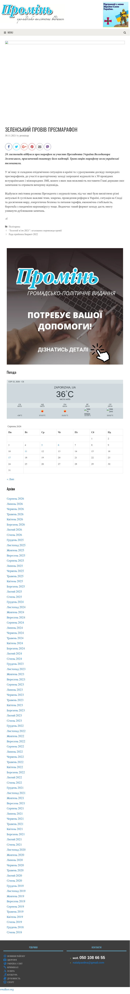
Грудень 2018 (15, 927)
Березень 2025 (16, 586)
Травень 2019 (15, 911)
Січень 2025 (14, 597)
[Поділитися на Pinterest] (32, 148)
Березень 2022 (16, 772)
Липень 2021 (15, 813)
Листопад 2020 (16, 849)
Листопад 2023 (16, 669)
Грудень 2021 (15, 788)
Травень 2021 (15, 824)
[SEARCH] (125, 32)
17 (9, 457)
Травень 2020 (15, 870)
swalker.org (7, 989)
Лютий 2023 (14, 715)
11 (26, 451)
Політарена (14, 226)
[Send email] (39, 148)
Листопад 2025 (16, 545)
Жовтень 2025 (15, 550)
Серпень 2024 (15, 622)
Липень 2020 (15, 860)
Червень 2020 (15, 865)
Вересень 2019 (16, 901)
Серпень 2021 (15, 808)
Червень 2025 (15, 571)
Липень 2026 (15, 504)
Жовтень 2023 (15, 674)
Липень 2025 (15, 566)
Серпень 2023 (15, 684)
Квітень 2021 (15, 829)
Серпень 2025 (15, 560)
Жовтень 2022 (15, 736)
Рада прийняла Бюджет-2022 (23, 234)
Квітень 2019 (15, 917)
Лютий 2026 (14, 529)
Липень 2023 (15, 690)
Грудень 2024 (15, 602)
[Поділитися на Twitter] (16, 148)
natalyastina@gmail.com (88, 962)
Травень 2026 (15, 514)
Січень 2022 (14, 782)
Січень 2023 (14, 721)
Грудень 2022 (15, 726)
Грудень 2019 (15, 886)
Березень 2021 (16, 834)
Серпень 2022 (15, 746)
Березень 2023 (16, 710)
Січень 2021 (14, 844)
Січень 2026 (14, 535)
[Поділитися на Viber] (47, 148)
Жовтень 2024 (15, 612)
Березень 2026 (16, 524)
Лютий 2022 (14, 777)
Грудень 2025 (15, 540)
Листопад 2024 (16, 607)
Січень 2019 (14, 922)
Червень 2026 (15, 509)
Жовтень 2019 (15, 896)
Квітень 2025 (15, 581)
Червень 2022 (15, 757)
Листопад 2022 (16, 731)
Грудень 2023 (15, 664)
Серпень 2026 (15, 498)
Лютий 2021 (14, 839)
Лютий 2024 (14, 653)
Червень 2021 (15, 819)
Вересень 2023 (16, 679)
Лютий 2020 (14, 875)
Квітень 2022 (15, 767)
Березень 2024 (16, 648)
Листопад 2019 (16, 891)
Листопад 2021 (16, 793)
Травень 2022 (15, 762)
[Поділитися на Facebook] (8, 148)
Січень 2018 (14, 932)
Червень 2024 (15, 633)
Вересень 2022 (16, 741)
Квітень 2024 (15, 643)
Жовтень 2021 (15, 798)
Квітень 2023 (15, 705)
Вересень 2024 (16, 617)
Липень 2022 (15, 751)
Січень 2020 (14, 880)
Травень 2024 (15, 638)
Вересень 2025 (16, 555)
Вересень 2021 (16, 803)
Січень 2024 (14, 659)
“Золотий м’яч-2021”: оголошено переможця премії (35, 230)
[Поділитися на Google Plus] (24, 148)
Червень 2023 (15, 695)
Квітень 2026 (15, 519)
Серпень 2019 (15, 906)
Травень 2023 (15, 700)
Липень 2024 (15, 628)
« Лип (10, 479)
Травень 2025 (15, 576)
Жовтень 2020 (15, 855)
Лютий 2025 (14, 591)
